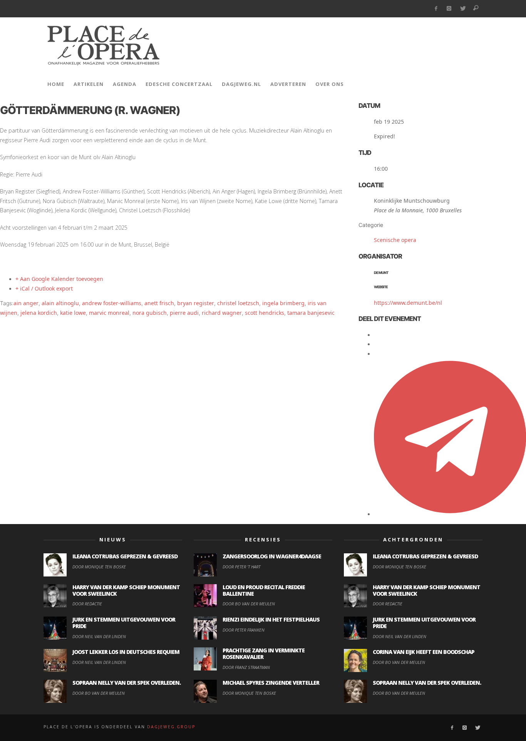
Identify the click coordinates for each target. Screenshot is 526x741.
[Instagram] (449, 8)
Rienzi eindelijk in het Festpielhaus (271, 619)
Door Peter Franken (244, 630)
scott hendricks (264, 312)
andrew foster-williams (111, 303)
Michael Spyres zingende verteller (271, 682)
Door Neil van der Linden (99, 636)
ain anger (26, 303)
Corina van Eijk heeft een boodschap (423, 651)
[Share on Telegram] (450, 514)
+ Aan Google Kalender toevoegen (59, 278)
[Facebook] (435, 8)
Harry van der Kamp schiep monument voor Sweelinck (126, 590)
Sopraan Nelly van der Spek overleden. (126, 682)
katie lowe (73, 312)
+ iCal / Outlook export (44, 288)
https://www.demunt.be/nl (408, 302)
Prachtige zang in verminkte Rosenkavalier (264, 653)
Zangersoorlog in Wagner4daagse (272, 556)
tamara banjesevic (311, 312)
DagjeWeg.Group (171, 726)
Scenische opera (395, 240)
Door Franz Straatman (246, 667)
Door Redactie (87, 604)
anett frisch (159, 303)
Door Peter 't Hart (241, 567)
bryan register (195, 303)
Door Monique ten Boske (99, 567)
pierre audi (184, 312)
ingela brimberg (283, 303)
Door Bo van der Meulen (98, 693)
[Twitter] (462, 8)
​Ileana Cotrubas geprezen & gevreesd (125, 556)
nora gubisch (149, 312)
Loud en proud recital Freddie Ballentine (264, 590)
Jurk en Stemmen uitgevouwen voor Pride (123, 623)
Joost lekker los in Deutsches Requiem (125, 651)
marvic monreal (109, 312)
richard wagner (222, 312)
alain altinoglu (60, 303)
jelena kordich (38, 312)
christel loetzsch (238, 303)
